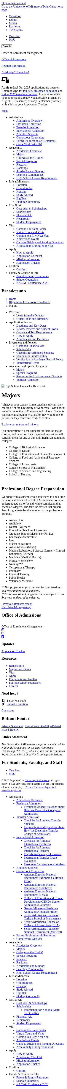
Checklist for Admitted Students (35, 352)
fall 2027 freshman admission (40, 90)
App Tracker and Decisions (32, 339)
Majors (20, 369)
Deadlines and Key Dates (31, 325)
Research (21, 959)
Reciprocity (23, 1020)
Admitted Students (27, 867)
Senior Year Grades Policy (31, 356)
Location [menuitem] (21, 184)
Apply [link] (12, 249)
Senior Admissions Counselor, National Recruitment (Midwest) (43, 930)
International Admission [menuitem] (30, 130)
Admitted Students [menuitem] (27, 134)
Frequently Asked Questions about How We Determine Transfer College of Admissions (44, 830)
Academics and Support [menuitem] (30, 171)
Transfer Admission (27, 379)
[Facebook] (33, 636)
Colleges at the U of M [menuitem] (29, 157)
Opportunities (24, 982)
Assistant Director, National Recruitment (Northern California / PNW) (44, 878)
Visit (11, 672)
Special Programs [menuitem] (26, 161)
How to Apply (24, 335)
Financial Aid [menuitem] (24, 215)
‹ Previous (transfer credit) (16, 603)
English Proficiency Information (42, 854)
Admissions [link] (16, 117)
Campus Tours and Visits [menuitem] (31, 228)
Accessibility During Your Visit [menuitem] (34, 245)
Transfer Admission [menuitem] (27, 127)
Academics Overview (29, 945)
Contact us (7, 710)
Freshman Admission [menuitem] (28, 124)
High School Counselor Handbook (29, 302)
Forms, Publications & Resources (35, 935)
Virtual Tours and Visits (30, 1033)
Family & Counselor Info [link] (24, 272)
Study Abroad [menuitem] (24, 195)
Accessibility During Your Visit (34, 1047)
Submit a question (17, 704)
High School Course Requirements (36, 972)
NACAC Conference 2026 (32, 1084)
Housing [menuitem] (21, 191)
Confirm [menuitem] (21, 269)
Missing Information (28, 1060)
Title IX (14, 729)
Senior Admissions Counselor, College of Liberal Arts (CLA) (42, 923)
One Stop (14, 36)
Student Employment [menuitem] (28, 222)
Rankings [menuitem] (22, 168)
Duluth (13, 19)
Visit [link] (11, 225)
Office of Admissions (13, 59)
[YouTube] (33, 633)
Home (12, 298)
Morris (13, 23)
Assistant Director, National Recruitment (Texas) (40, 893)
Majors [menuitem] (20, 154)
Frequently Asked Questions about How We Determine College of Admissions (44, 810)
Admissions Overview (29, 800)
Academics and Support (30, 965)
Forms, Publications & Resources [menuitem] (35, 140)
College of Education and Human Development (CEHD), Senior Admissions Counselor (43, 902)
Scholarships (23, 349)
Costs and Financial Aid (30, 345)
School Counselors (27, 1080)
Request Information (13, 65)
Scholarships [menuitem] (23, 211)
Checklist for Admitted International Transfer (37, 849)
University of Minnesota (37, 780)
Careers (13, 686)
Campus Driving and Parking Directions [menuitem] (40, 242)
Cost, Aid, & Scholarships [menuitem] (31, 208)
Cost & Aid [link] (15, 205)
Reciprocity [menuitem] (23, 218)
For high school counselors (25, 682)
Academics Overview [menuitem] (29, 151)
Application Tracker (13, 651)
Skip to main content (13, 3)
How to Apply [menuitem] (24, 252)
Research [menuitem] (21, 164)
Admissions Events (27, 1040)
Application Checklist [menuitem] (29, 255)
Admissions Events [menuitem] (27, 239)
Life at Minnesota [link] (19, 181)
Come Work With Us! (29, 938)
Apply (12, 675)
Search (7, 46)
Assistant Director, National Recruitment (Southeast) (40, 886)
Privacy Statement (12, 726)
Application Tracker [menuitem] (28, 262)
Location (21, 979)
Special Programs (26, 373)
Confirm (21, 1070)
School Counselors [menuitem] (27, 279)
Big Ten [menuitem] (21, 198)
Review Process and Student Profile (37, 329)
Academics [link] (15, 147)
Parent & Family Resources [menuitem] (32, 276)
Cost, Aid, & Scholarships (31, 1003)
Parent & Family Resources (32, 1077)
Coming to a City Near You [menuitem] (32, 235)
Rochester (15, 26)
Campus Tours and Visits (31, 1030)
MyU (12, 39)
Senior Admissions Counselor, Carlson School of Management (42, 916)
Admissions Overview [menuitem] (29, 120)
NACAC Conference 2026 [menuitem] (32, 283)
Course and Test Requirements (34, 332)
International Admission (30, 837)
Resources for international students (45, 864)
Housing (21, 986)
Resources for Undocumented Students (39, 376)
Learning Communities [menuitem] (29, 174)
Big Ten (21, 992)
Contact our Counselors (30, 871)
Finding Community (28, 996)
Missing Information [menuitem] (28, 259)
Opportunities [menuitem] (24, 188)
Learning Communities (29, 969)
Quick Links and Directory (32, 318)
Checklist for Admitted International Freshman (37, 842)
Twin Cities (16, 29)
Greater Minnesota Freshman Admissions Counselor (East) (41, 910)
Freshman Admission (28, 803)
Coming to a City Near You (32, 1036)
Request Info (16, 665)
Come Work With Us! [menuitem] (29, 144)
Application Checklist (29, 1057)
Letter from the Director (30, 315)
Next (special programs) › (16, 607)
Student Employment (28, 1023)
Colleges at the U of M (29, 952)
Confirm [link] (14, 266)
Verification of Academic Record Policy (39, 359)
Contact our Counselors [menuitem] (30, 137)
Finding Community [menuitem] (28, 201)
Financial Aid (24, 1016)
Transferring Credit (27, 362)
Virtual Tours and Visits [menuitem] (30, 232)
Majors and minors (20, 669)
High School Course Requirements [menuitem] (36, 178)
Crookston (15, 16)
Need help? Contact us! (15, 72)
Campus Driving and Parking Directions (40, 1043)
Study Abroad (24, 989)
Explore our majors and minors (19, 424)
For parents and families (23, 679)
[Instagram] (33, 630)
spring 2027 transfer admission (19, 94)
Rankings (22, 962)
